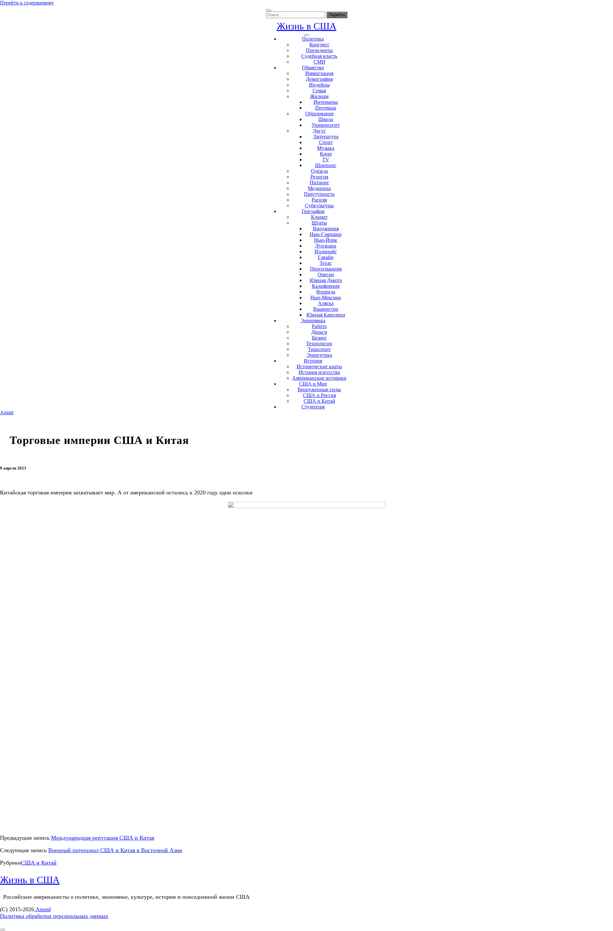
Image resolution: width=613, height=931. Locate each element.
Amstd (6, 412)
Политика (313, 39)
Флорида (325, 291)
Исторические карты (319, 366)
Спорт (326, 142)
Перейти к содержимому (27, 2)
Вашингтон (325, 309)
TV (325, 159)
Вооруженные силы (319, 389)
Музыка (325, 148)
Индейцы (319, 85)
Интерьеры (326, 102)
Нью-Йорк (325, 240)
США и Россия (319, 395)
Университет (326, 125)
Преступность (319, 194)
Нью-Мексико (325, 297)
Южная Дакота (326, 280)
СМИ (319, 62)
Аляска (326, 303)
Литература (325, 136)
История (313, 360)
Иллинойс (325, 251)
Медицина (319, 188)
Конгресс (319, 44)
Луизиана (325, 245)
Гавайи (326, 257)
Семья (319, 90)
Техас (326, 263)
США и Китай (319, 401)
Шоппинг (326, 165)
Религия (319, 176)
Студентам (313, 406)
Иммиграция (319, 73)
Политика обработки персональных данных (54, 916)
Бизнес (319, 337)
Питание (319, 182)
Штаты (319, 222)
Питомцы (325, 108)
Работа (319, 326)
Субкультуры (319, 205)
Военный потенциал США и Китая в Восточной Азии (115, 850)
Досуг (319, 131)
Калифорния (325, 286)
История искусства (319, 372)
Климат (319, 217)
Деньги (319, 332)
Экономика (313, 320)
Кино (326, 153)
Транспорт (319, 349)
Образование (319, 113)
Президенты (319, 50)
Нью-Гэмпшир (326, 234)
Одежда (319, 171)
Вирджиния (326, 228)
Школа (325, 119)
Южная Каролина (325, 314)
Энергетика (319, 355)
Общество (313, 67)
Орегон (326, 274)
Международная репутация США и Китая (102, 838)
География (313, 211)
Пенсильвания (326, 268)
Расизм (319, 199)
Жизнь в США (307, 26)
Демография (319, 79)
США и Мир (313, 383)
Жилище (319, 96)
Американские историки (319, 378)
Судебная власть (319, 56)
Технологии (319, 343)
